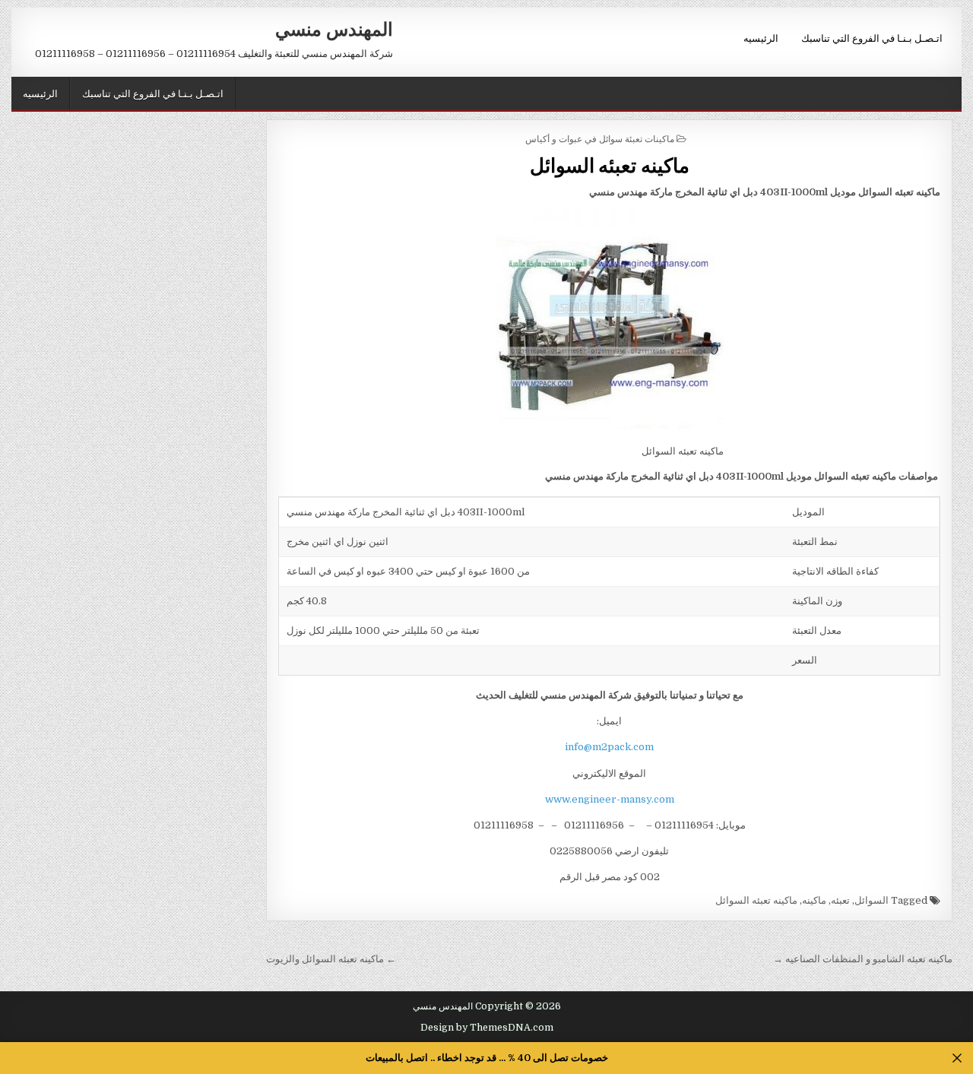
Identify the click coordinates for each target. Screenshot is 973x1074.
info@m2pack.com (609, 746)
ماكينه (814, 900)
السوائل (871, 900)
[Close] (957, 1058)
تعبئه (840, 900)
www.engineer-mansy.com (609, 799)
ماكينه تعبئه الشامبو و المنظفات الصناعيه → (862, 959)
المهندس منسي (334, 28)
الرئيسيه (760, 37)
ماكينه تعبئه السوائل (609, 164)
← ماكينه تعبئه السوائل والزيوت (331, 959)
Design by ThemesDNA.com (486, 1027)
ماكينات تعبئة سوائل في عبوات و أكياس (599, 137)
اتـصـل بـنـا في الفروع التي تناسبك (872, 37)
